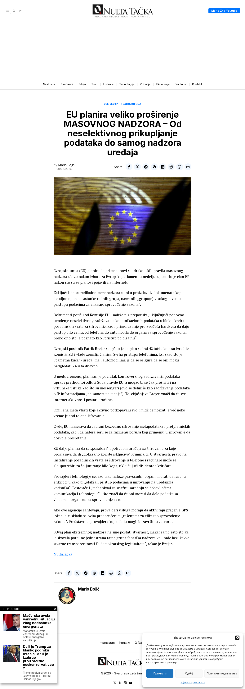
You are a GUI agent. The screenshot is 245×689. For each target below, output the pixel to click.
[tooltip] (129, 166)
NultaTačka (63, 554)
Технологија (131, 103)
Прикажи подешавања (222, 673)
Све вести (111, 103)
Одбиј (189, 673)
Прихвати (160, 673)
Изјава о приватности (193, 682)
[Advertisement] (122, 50)
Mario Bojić (66, 165)
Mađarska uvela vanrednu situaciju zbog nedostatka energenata (39, 621)
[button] (237, 638)
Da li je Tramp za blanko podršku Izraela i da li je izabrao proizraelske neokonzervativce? (38, 657)
